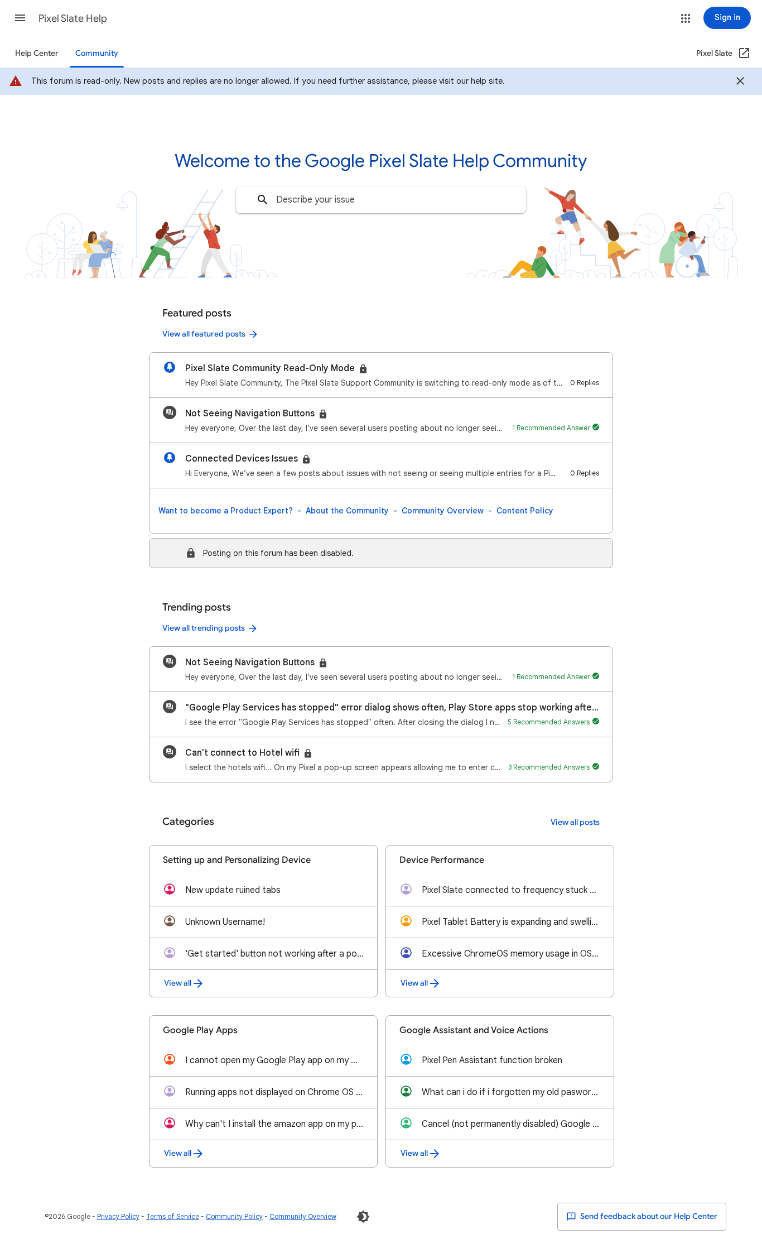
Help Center (37, 53)
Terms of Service (172, 1216)
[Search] (262, 199)
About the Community (347, 511)
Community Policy (234, 1216)
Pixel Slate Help (72, 18)
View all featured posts (203, 334)
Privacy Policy (118, 1216)
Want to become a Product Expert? (225, 511)
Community (96, 53)
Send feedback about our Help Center (647, 1216)
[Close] (740, 82)
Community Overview (443, 511)
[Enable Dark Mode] (363, 1216)
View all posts (575, 822)
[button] (20, 17)
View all (177, 983)
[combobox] (381, 199)
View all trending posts (203, 628)
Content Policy (524, 511)
